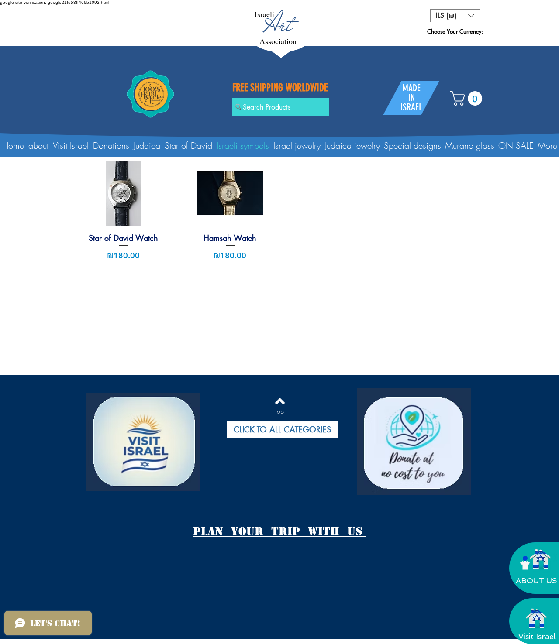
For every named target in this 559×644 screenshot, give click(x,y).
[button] (455, 15)
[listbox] (455, 15)
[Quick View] (123, 193)
